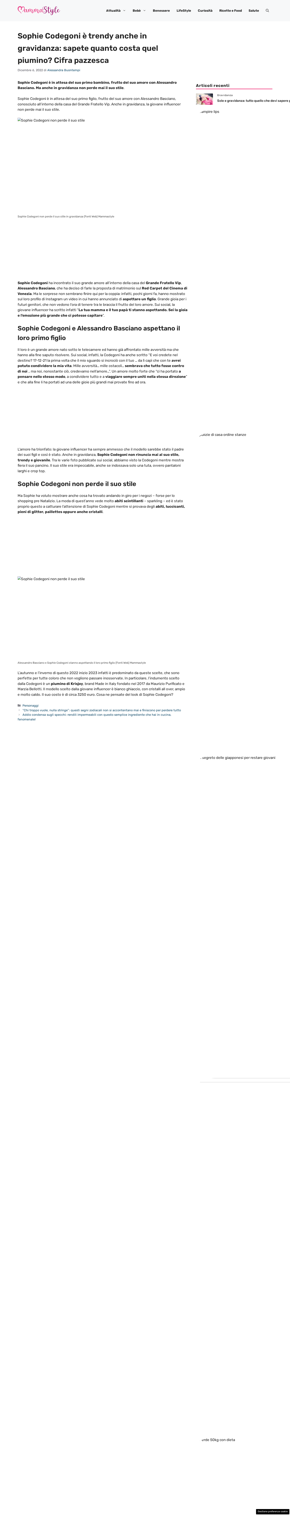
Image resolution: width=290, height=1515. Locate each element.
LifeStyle (184, 11)
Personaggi (31, 705)
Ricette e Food (230, 11)
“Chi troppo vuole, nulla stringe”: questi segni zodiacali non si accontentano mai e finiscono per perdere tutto (102, 710)
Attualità (113, 11)
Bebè (137, 11)
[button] (267, 10)
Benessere (161, 11)
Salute (254, 11)
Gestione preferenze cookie (273, 1511)
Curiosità (205, 11)
